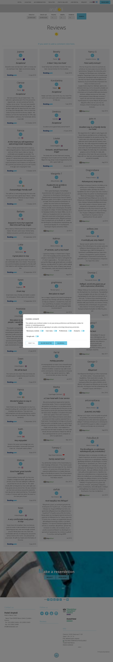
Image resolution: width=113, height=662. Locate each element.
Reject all (31, 343)
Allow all (60, 343)
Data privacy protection (72, 327)
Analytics (77, 331)
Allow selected (46, 343)
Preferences (63, 331)
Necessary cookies (32, 331)
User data (49, 331)
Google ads (30, 336)
